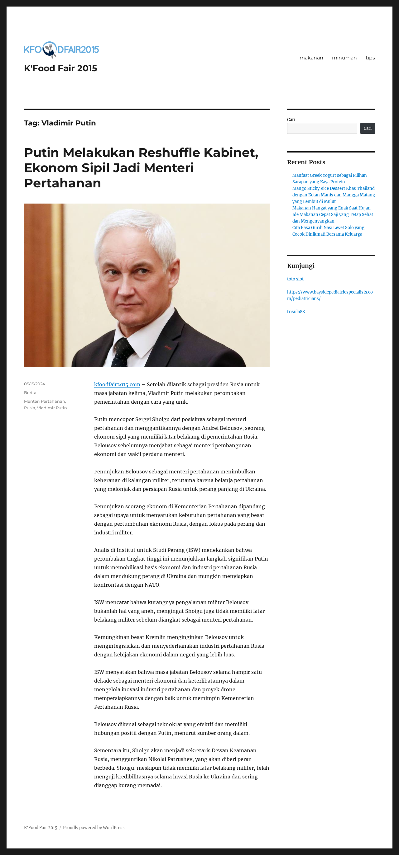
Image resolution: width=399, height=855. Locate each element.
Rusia (29, 407)
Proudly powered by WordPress (94, 827)
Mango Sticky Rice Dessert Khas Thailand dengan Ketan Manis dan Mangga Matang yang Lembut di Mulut (333, 195)
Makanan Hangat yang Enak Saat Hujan (331, 208)
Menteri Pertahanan (44, 401)
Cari (291, 119)
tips (370, 58)
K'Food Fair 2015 (60, 68)
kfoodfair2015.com (117, 384)
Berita (30, 392)
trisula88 (296, 311)
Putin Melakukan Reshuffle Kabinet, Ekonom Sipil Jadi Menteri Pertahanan (141, 167)
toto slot (295, 279)
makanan (311, 58)
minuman (344, 58)
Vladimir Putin (52, 407)
